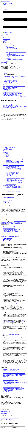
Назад (5, 42)
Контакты (5, 40)
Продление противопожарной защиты (14, 59)
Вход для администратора (6, 419)
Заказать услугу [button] (4, 236)
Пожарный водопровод (11, 43)
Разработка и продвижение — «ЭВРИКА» (10, 418)
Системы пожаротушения (11, 49)
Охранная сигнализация (11, 54)
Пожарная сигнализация (11, 48)
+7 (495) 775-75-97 (5, 34)
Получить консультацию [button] (13, 236)
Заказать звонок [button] (4, 70)
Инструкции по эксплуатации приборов (15, 55)
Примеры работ (6, 39)
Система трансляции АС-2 (9, 226)
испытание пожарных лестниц (10, 350)
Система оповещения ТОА (9, 228)
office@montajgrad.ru (5, 411)
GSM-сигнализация (10, 47)
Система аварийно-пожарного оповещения (12, 231)
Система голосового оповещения (10, 230)
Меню (2, 35)
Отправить (15, 427)
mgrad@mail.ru (4, 62)
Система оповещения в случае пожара (11, 229)
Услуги (4, 41)
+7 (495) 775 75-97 (5, 406)
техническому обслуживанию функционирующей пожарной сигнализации (11, 223)
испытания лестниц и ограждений (10, 105)
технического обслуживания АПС (10, 104)
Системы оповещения (10, 50)
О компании (6, 37)
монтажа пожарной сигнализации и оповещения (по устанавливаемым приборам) (15, 107)
